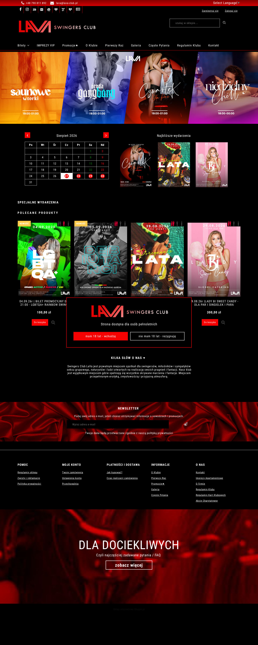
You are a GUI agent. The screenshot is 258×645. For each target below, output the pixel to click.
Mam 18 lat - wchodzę (101, 336)
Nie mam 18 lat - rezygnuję (157, 336)
